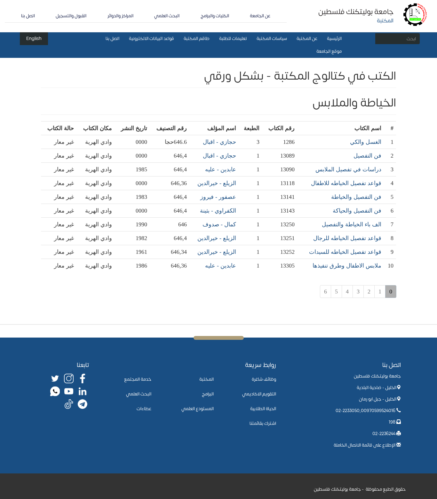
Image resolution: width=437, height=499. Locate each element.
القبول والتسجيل (71, 15)
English (34, 38)
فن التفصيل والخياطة (356, 197)
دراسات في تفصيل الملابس (348, 169)
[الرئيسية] (415, 14)
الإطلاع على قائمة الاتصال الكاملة (364, 445)
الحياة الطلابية (263, 408)
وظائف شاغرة (264, 379)
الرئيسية (334, 38)
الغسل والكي (365, 142)
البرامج (208, 394)
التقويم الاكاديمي (259, 394)
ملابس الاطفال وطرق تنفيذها (347, 265)
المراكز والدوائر (120, 15)
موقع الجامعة (329, 51)
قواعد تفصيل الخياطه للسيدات (345, 252)
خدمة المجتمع (137, 379)
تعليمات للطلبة (233, 38)
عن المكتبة (307, 38)
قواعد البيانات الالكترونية (151, 38)
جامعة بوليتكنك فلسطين (355, 12)
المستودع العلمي (197, 408)
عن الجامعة (260, 15)
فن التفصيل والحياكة (357, 210)
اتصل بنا (28, 15)
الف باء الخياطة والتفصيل (351, 224)
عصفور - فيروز (218, 197)
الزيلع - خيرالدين (216, 183)
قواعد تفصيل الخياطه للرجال (347, 238)
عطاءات (144, 408)
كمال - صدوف (219, 224)
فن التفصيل (367, 155)
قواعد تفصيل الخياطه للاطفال (346, 183)
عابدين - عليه (220, 169)
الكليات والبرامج (215, 15)
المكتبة (206, 379)
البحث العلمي (166, 15)
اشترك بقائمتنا (263, 423)
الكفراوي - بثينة (218, 210)
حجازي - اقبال (219, 142)
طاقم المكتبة (197, 38)
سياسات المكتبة (272, 38)
